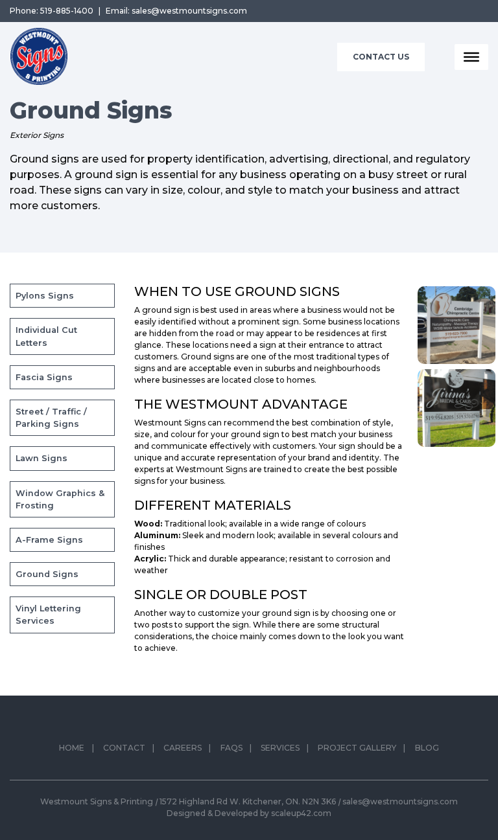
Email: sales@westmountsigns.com (176, 11)
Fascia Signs (44, 377)
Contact (124, 748)
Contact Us (381, 57)
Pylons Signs (45, 296)
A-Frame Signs (49, 540)
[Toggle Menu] (471, 57)
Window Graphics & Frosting (60, 499)
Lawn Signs (41, 458)
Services (280, 748)
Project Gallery (357, 748)
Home (71, 748)
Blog (427, 748)
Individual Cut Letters (46, 336)
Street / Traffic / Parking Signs (51, 418)
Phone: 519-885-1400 (51, 11)
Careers (182, 748)
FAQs (231, 748)
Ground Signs (47, 574)
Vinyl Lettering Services (48, 615)
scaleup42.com (301, 813)
